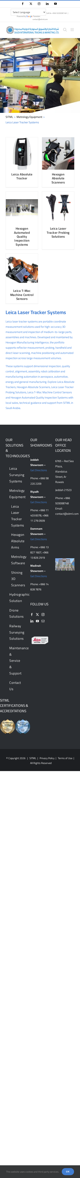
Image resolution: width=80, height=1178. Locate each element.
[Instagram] (42, 614)
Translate (36, 16)
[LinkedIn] (31, 621)
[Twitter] (37, 614)
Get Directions (38, 470)
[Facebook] (31, 614)
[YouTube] (37, 621)
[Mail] (42, 621)
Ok (68, 1171)
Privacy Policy (47, 758)
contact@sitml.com (40, 19)
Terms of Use (65, 758)
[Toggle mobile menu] (72, 30)
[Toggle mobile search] (65, 30)
